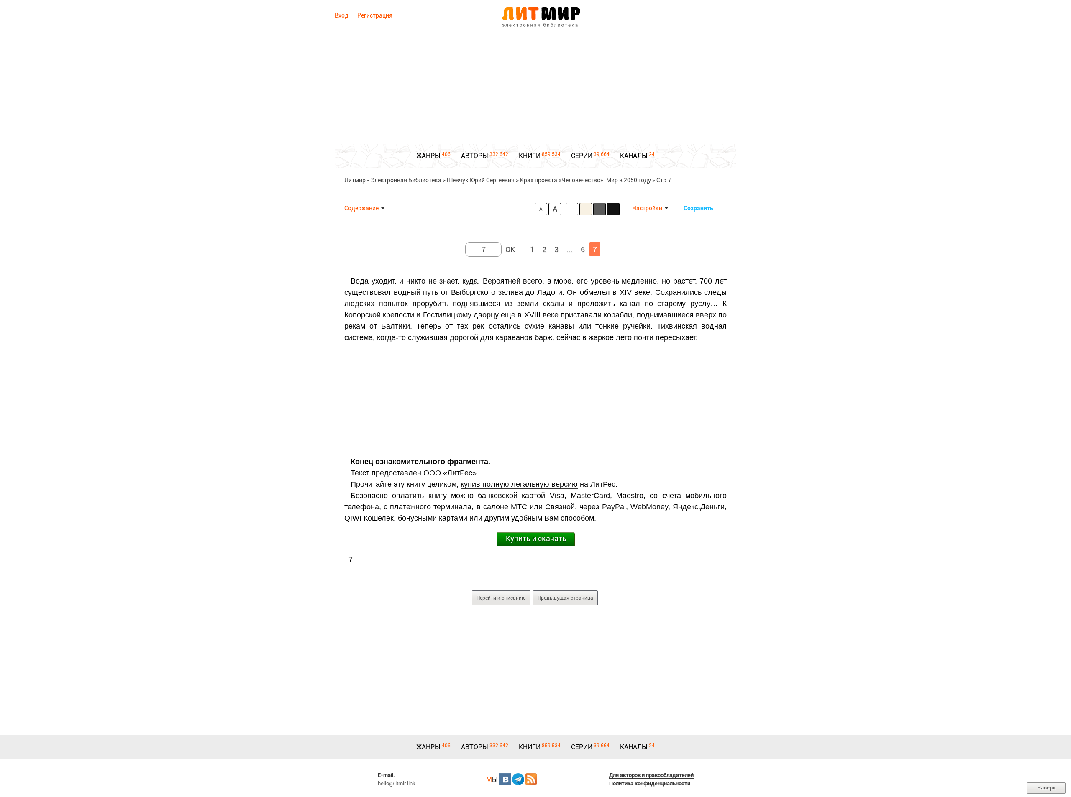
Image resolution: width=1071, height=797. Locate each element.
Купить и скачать (536, 538)
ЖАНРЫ (428, 156)
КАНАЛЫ (634, 156)
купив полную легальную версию (519, 484)
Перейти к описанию (501, 598)
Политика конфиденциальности (649, 783)
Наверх (1046, 787)
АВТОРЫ (474, 156)
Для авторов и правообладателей (651, 775)
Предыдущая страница (565, 598)
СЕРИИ (581, 156)
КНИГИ (530, 156)
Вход (341, 15)
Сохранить (698, 208)
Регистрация (374, 15)
